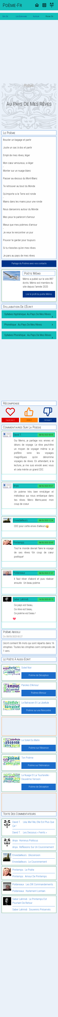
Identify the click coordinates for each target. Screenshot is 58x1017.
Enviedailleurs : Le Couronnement (29, 861)
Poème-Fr (12, 5)
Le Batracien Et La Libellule (35, 702)
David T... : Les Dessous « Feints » (29, 832)
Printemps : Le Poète (23, 869)
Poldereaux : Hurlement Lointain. (29, 891)
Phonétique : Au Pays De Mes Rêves (23, 324)
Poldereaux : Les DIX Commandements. (32, 884)
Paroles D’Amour (30, 685)
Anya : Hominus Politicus (25, 840)
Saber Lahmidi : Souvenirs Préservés (31, 909)
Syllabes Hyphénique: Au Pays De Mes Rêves (27, 314)
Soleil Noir (26, 667)
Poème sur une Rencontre (38, 710)
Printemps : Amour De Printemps (29, 876)
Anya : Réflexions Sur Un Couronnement (33, 847)
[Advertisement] (29, 51)
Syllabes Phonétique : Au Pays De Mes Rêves (27, 335)
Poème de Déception (39, 675)
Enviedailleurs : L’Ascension (26, 855)
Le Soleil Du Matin (30, 740)
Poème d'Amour (38, 693)
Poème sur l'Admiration (38, 765)
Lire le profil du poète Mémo (39, 294)
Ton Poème (27, 757)
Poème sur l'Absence (39, 748)
